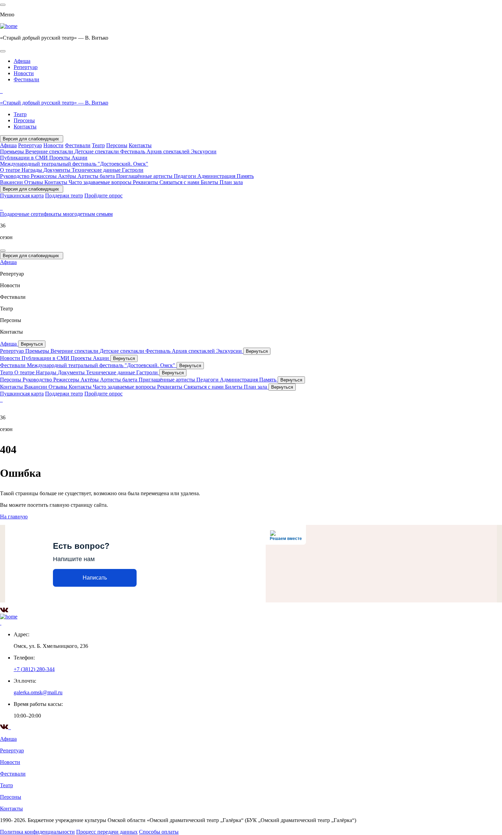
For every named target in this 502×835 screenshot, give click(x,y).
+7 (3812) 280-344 (34, 669)
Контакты (25, 126)
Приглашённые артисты (145, 176)
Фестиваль (133, 151)
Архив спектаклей (169, 151)
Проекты (60, 158)
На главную (14, 516)
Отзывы (34, 182)
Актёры (68, 176)
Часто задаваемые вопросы (101, 182)
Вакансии (12, 182)
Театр (20, 114)
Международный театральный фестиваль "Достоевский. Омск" (74, 164)
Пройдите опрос (103, 195)
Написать (95, 578)
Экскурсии (204, 151)
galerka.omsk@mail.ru (38, 692)
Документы (57, 170)
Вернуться (32, 344)
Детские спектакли (97, 151)
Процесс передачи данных (107, 832)
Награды (32, 170)
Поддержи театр (64, 195)
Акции (79, 158)
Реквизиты (146, 182)
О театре (11, 170)
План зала (231, 182)
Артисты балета (97, 176)
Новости (24, 73)
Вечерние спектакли (49, 151)
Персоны (24, 120)
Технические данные (97, 170)
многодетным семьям (88, 214)
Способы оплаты (159, 832)
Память (245, 176)
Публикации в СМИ (24, 158)
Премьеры (12, 151)
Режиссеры (44, 176)
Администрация (217, 176)
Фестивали (26, 79)
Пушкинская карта (22, 195)
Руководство (15, 176)
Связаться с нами (180, 182)
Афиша (22, 61)
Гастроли (132, 170)
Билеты (210, 182)
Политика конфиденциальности (37, 832)
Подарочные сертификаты (31, 214)
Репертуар (26, 67)
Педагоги (185, 176)
